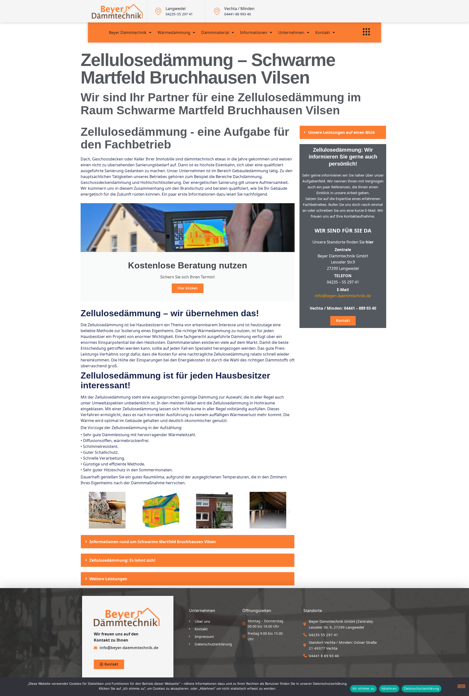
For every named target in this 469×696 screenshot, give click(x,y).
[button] (86, 511)
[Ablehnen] (461, 686)
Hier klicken (188, 288)
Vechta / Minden (239, 8)
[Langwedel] (158, 11)
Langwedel (176, 8)
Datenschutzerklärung (421, 688)
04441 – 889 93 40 (360, 308)
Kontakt (322, 32)
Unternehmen (291, 32)
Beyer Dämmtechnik (128, 32)
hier (369, 242)
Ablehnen (389, 688)
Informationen (253, 32)
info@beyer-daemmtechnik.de (343, 295)
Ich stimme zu (363, 688)
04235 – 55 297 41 (343, 282)
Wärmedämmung (174, 32)
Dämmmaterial (215, 32)
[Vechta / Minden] (217, 11)
